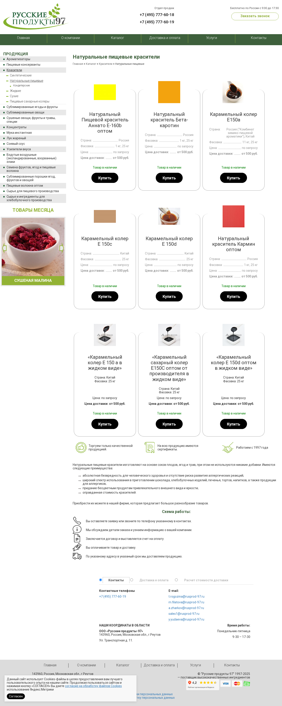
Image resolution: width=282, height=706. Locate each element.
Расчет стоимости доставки (206, 580)
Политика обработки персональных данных (141, 694)
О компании (70, 38)
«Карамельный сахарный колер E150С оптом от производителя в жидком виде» (169, 368)
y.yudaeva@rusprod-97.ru (186, 619)
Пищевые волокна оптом (25, 185)
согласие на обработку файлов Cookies (93, 686)
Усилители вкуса (19, 149)
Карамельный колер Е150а (233, 117)
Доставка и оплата (164, 38)
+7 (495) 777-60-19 (157, 22)
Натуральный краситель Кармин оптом (233, 244)
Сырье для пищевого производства (33, 191)
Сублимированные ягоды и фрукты (32, 107)
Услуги (211, 38)
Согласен (16, 696)
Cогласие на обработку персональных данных (141, 697)
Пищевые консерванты (23, 64)
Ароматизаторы (18, 59)
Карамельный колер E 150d (169, 241)
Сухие (14, 96)
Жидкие (15, 91)
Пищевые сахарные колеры (29, 101)
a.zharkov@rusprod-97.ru (186, 608)
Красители (14, 70)
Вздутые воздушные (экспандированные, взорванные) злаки (31, 158)
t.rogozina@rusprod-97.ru (186, 596)
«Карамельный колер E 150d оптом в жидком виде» (233, 362)
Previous (4, 248)
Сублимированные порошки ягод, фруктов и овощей (31, 178)
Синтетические (21, 75)
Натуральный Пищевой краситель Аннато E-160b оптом (105, 122)
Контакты (258, 38)
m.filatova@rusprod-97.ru (186, 602)
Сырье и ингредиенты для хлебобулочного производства (29, 198)
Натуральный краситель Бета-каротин (169, 119)
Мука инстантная (19, 132)
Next (61, 248)
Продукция (15, 54)
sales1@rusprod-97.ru (184, 613)
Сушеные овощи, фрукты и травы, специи (31, 119)
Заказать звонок (255, 16)
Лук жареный (16, 138)
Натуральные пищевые (26, 80)
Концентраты (16, 127)
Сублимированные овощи (25, 112)
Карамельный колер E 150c (104, 241)
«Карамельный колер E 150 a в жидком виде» (105, 362)
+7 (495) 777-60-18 (157, 14)
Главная (23, 38)
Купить (104, 178)
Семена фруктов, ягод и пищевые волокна (31, 169)
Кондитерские (21, 85)
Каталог (117, 38)
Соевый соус (16, 143)
